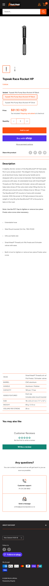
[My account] (39, 4)
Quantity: (6, 121)
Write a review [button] (24, 447)
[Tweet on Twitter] (40, 152)
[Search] (43, 11)
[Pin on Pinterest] (35, 152)
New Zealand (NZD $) (11, 538)
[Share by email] (44, 152)
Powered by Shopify (9, 581)
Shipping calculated (27, 113)
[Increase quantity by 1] (27, 121)
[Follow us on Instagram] (9, 549)
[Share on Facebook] (30, 152)
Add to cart (24, 130)
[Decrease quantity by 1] (13, 121)
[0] (44, 4)
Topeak (5, 84)
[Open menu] (4, 4)
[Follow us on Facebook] (4, 549)
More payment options (24, 144)
